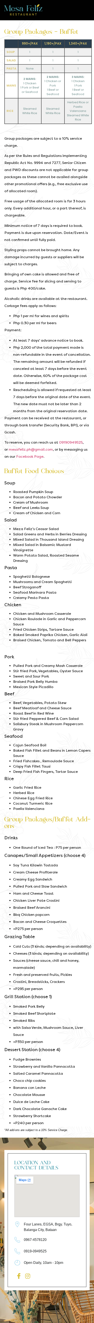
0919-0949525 (35, 1251)
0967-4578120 (35, 1240)
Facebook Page (30, 456)
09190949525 (71, 442)
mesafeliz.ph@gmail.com (31, 449)
